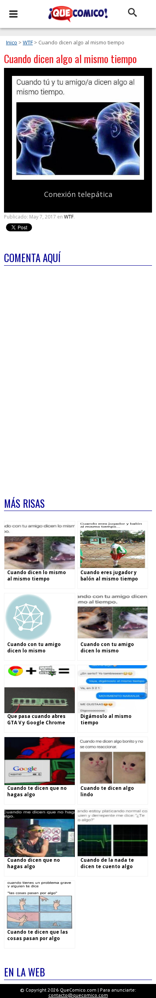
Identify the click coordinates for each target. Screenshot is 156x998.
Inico (11, 42)
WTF (28, 42)
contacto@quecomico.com (78, 995)
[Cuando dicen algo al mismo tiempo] (78, 178)
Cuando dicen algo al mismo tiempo (70, 58)
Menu (13, 14)
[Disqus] (78, 376)
